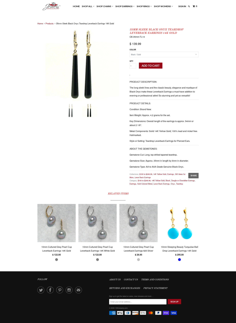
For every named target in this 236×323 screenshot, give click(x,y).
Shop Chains (104, 6)
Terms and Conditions (155, 280)
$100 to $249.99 (145, 174)
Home (76, 6)
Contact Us (131, 280)
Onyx (173, 183)
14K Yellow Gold (159, 174)
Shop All (87, 6)
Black (168, 180)
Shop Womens (163, 6)
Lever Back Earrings (143, 177)
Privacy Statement (155, 288)
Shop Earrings (124, 6)
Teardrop (179, 183)
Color (133, 49)
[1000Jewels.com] (51, 6)
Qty (131, 61)
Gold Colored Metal (144, 183)
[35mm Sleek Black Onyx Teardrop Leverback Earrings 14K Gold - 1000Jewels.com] (82, 64)
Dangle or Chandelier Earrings (183, 180)
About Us (114, 280)
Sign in (182, 6)
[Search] (189, 6)
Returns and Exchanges (124, 288)
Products (49, 23)
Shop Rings (144, 6)
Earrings (170, 174)
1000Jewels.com (121, 308)
